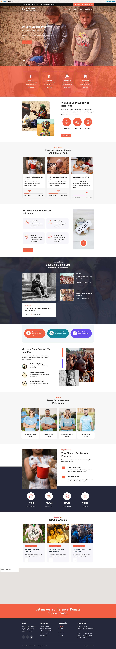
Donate (78, 4)
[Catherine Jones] (67, 408)
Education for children (46, 628)
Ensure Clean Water (45, 633)
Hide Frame (11, 1)
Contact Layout (88, 9)
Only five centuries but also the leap (58, 178)
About (70, 9)
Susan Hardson (30, 434)
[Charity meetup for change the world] (67, 273)
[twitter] (27, 637)
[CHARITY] (29, 9)
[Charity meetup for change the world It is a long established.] (39, 273)
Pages (74, 9)
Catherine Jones (67, 434)
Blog (81, 9)
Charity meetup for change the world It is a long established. (38, 310)
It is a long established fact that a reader (33, 178)
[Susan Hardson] (30, 408)
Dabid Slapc (86, 434)
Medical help (44, 635)
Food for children (45, 626)
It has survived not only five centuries (81, 178)
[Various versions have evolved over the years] (82, 542)
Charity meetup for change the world (84, 278)
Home (65, 9)
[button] (84, 244)
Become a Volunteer (88, 4)
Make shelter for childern (47, 630)
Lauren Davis (48, 434)
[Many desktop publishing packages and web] (58, 542)
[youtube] (31, 637)
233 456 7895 (26, 4)
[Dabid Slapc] (86, 408)
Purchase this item (111, 1)
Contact (61, 635)
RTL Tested (62, 633)
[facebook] (23, 637)
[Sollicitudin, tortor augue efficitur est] (34, 542)
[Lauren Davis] (48, 408)
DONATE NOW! (27, 42)
